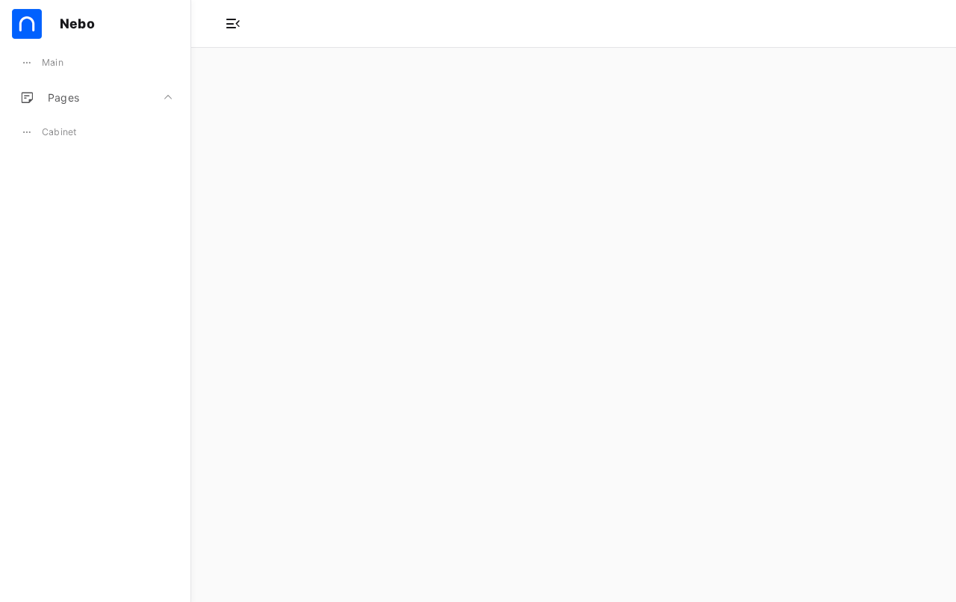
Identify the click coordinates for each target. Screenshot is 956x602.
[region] (95, 325)
